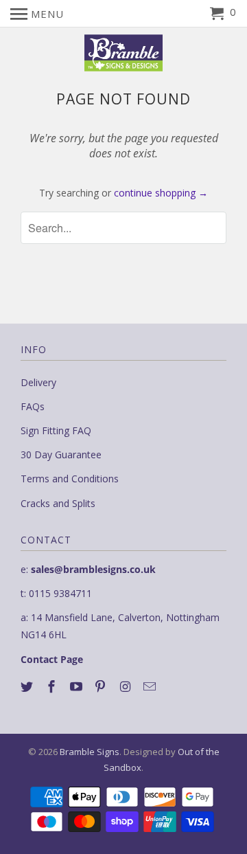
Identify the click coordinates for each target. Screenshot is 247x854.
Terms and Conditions (70, 478)
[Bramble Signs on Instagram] (126, 686)
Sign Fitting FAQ (56, 430)
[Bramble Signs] (123, 52)
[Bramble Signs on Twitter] (28, 686)
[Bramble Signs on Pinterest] (101, 686)
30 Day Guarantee (61, 454)
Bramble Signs (89, 751)
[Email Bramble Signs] (150, 686)
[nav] (37, 13)
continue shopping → (161, 192)
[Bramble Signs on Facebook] (52, 686)
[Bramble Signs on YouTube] (77, 686)
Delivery (38, 382)
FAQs (33, 406)
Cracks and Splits (58, 503)
